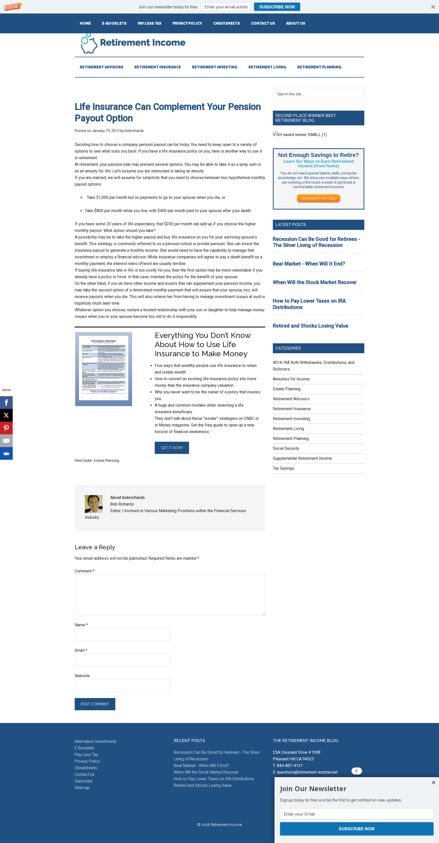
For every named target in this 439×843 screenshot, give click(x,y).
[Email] (6, 440)
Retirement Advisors (291, 398)
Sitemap (82, 787)
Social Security (286, 448)
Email (81, 650)
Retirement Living (288, 428)
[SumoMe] (6, 453)
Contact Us (85, 774)
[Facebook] (6, 402)
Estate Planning (106, 461)
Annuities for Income (291, 379)
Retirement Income (219, 42)
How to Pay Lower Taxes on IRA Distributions (214, 778)
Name (81, 625)
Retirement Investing (291, 418)
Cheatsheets (86, 767)
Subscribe (83, 781)
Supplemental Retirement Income (302, 458)
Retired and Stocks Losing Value (310, 326)
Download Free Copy (319, 198)
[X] (6, 415)
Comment (85, 571)
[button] (219, 6)
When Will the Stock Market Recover (315, 282)
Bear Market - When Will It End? (309, 264)
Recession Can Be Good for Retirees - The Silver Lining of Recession (316, 242)
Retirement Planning (291, 438)
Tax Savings (283, 468)
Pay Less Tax (86, 754)
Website (82, 675)
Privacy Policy (87, 761)
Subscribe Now (277, 7)
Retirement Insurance (292, 408)
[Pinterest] (6, 428)
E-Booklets (84, 748)
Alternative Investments (96, 741)
